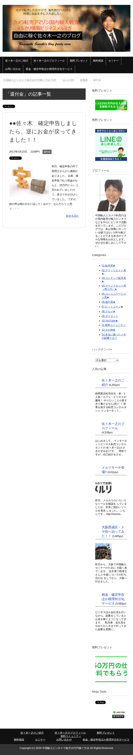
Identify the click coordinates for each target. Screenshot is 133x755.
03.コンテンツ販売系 (114, 278)
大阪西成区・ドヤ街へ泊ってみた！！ (113, 531)
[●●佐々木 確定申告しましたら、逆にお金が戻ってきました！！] (29, 194)
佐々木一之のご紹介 (17, 60)
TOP (31, 80)
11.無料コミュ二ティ (114, 325)
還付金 (47, 151)
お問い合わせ (13, 69)
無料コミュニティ (70, 736)
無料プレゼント (79, 60)
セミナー (113, 60)
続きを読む (72, 215)
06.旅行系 (107, 302)
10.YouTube (109, 320)
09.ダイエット (110, 316)
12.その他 (107, 329)
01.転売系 (107, 265)
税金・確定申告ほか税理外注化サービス (49, 69)
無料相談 (98, 60)
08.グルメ (107, 311)
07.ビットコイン (111, 306)
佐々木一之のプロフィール (49, 60)
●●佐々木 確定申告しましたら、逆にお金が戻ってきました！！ (43, 131)
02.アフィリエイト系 (114, 270)
